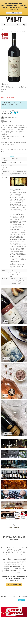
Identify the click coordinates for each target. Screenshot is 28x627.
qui (8, 107)
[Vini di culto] (14, 440)
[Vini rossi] (14, 289)
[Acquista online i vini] (14, 511)
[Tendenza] (14, 460)
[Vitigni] (14, 491)
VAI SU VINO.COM (14, 584)
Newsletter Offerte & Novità (14, 596)
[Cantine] (14, 481)
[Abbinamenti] (14, 501)
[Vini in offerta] (14, 471)
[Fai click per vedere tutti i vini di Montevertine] (14, 526)
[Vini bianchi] (14, 326)
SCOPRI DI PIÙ (14, 13)
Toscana (12, 156)
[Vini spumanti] (14, 401)
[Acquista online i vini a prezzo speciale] (14, 608)
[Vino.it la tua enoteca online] (14, 19)
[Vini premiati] (14, 450)
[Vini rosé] (14, 364)
